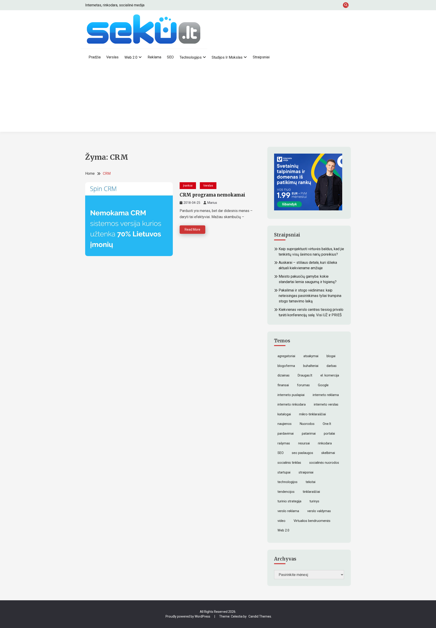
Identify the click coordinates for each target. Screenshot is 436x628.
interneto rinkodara (291, 404)
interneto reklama (326, 395)
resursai (304, 443)
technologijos (287, 482)
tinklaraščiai (311, 492)
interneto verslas (326, 404)
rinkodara (325, 443)
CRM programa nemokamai (212, 195)
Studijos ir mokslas (227, 57)
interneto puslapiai (291, 395)
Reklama (154, 57)
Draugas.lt (305, 375)
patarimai (309, 434)
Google (323, 385)
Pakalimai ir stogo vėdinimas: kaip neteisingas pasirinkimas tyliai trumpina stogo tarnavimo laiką (310, 295)
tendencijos (286, 492)
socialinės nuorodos (324, 463)
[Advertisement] (218, 100)
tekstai (310, 482)
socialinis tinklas (289, 463)
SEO (170, 57)
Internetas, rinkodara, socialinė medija (114, 5)
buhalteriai (310, 366)
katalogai (284, 414)
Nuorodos (307, 424)
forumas (303, 385)
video (281, 521)
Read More (192, 229)
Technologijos (191, 57)
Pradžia (95, 57)
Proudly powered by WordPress (188, 616)
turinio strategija (289, 501)
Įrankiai (188, 185)
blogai (331, 356)
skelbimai (328, 453)
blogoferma (286, 366)
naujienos (284, 424)
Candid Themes (259, 616)
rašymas (283, 443)
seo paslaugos (302, 453)
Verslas (112, 57)
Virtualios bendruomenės (312, 521)
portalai (329, 434)
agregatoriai (286, 356)
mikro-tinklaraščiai (312, 414)
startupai (283, 472)
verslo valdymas (319, 511)
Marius (212, 202)
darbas (332, 366)
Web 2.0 (130, 57)
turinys (314, 501)
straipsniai (306, 472)
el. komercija (329, 375)
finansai (283, 385)
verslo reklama (288, 511)
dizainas (283, 375)
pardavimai (285, 434)
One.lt (327, 424)
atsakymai (310, 356)
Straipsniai (261, 57)
